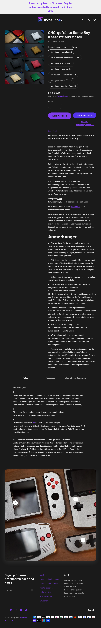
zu (34, 422)
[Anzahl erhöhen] (59, 106)
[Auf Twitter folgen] (11, 610)
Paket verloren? (46, 596)
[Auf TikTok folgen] (26, 610)
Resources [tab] (50, 378)
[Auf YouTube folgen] (21, 610)
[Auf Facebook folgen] (6, 610)
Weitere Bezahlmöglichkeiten (85, 123)
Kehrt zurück (45, 592)
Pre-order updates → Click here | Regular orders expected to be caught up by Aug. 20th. (50, 7)
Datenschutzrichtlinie (49, 583)
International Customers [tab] (75, 378)
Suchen (43, 575)
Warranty (44, 601)
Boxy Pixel (52, 131)
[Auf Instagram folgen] (16, 610)
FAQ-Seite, (75, 206)
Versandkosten (63, 96)
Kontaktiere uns (47, 588)
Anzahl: (51, 101)
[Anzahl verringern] (51, 106)
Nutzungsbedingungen (49, 579)
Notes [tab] (25, 378)
